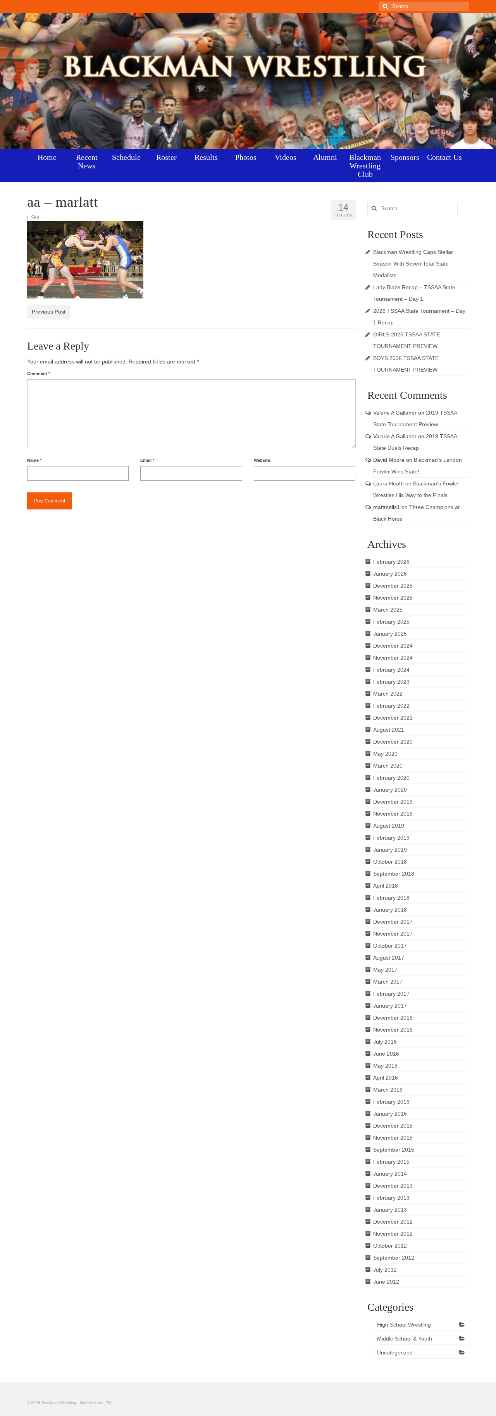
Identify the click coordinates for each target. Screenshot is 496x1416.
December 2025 (393, 586)
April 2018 (385, 886)
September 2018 (393, 874)
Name (34, 460)
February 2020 (391, 778)
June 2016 (386, 1054)
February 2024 (391, 670)
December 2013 (393, 1186)
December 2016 (393, 1018)
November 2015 (393, 1138)
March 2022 (388, 694)
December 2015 (393, 1126)
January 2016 (390, 1114)
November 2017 (393, 934)
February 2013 (391, 1198)
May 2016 (385, 1066)
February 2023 (391, 682)
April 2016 (385, 1078)
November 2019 (393, 814)
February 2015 (391, 1162)
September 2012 (393, 1258)
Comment (38, 373)
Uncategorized (395, 1352)
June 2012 (386, 1282)
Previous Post (48, 312)
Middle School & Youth (404, 1338)
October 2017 (390, 946)
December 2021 (393, 718)
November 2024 (393, 658)
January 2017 (390, 1006)
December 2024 (393, 646)
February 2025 (391, 622)
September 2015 (393, 1150)
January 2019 (390, 850)
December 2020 (393, 742)
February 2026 (391, 562)
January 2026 (390, 574)
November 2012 (393, 1234)
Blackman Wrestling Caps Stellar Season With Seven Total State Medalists (413, 263)
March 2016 (388, 1090)
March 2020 (388, 766)
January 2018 (390, 910)
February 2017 (391, 994)
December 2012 (393, 1222)
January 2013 (390, 1210)
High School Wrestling (404, 1325)
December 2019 (393, 802)
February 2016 (391, 1102)
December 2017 (393, 922)
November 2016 (393, 1030)
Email (147, 460)
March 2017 (388, 982)
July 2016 (385, 1042)
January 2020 (390, 790)
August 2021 (388, 730)
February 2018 (391, 898)
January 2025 (390, 634)
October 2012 (390, 1246)
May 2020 (385, 754)
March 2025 (388, 610)
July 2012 (385, 1270)
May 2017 (385, 970)
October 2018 (390, 862)
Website (262, 460)
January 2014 (390, 1174)
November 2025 (393, 598)
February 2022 (391, 706)
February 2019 (391, 838)
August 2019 (388, 826)
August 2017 (388, 958)
